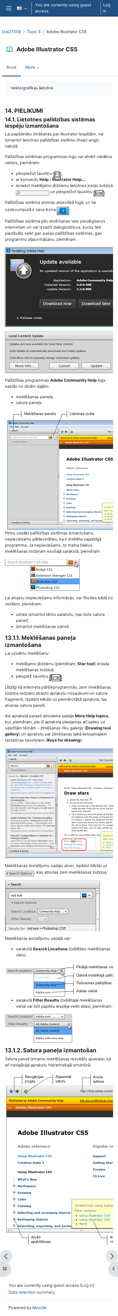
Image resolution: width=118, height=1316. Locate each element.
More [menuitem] (30, 67)
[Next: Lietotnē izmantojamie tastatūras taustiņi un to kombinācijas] (112, 1256)
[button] (21, 8)
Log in (106, 8)
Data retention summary (31, 1292)
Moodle (39, 1307)
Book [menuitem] (11, 67)
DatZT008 (11, 31)
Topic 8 (34, 31)
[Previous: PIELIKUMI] (6, 1256)
